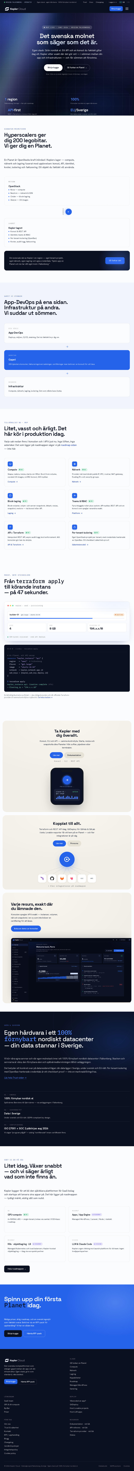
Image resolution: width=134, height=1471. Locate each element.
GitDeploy (74, 1404)
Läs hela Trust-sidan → (15, 1077)
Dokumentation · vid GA (80, 1424)
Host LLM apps (76, 1412)
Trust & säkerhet (11, 1427)
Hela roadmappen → (17, 1269)
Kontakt (7, 1431)
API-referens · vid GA (78, 1427)
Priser (6, 1412)
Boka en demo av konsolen (26, 928)
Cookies (127, 1466)
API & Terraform (14, 544)
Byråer (7, 1408)
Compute (11, 481)
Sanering (73, 1389)
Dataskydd (103, 1466)
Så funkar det (115, 260)
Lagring (10, 513)
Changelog (100, 2)
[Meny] (127, 9)
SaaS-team (8, 1401)
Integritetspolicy (11, 1449)
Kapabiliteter (75, 1378)
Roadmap (74, 1381)
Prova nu (74, 843)
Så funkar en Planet (78, 1363)
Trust (85, 2)
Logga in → (113, 2)
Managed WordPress (78, 1385)
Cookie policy (10, 1453)
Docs (91, 2)
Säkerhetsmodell (79, 544)
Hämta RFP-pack (34, 1333)
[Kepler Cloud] (15, 8)
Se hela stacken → (45, 697)
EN (128, 2)
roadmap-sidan (69, 445)
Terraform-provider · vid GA (82, 1431)
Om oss (7, 1424)
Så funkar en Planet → (77, 67)
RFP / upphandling (11, 1435)
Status (72, 1435)
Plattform (76, 513)
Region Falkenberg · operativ (19, 2)
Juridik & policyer (11, 1446)
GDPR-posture (115, 1466)
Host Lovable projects (79, 1408)
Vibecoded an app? (78, 1401)
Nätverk (75, 481)
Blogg (6, 1438)
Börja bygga (116, 9)
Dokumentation (74, 755)
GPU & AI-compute (11, 1404)
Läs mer (56, 755)
